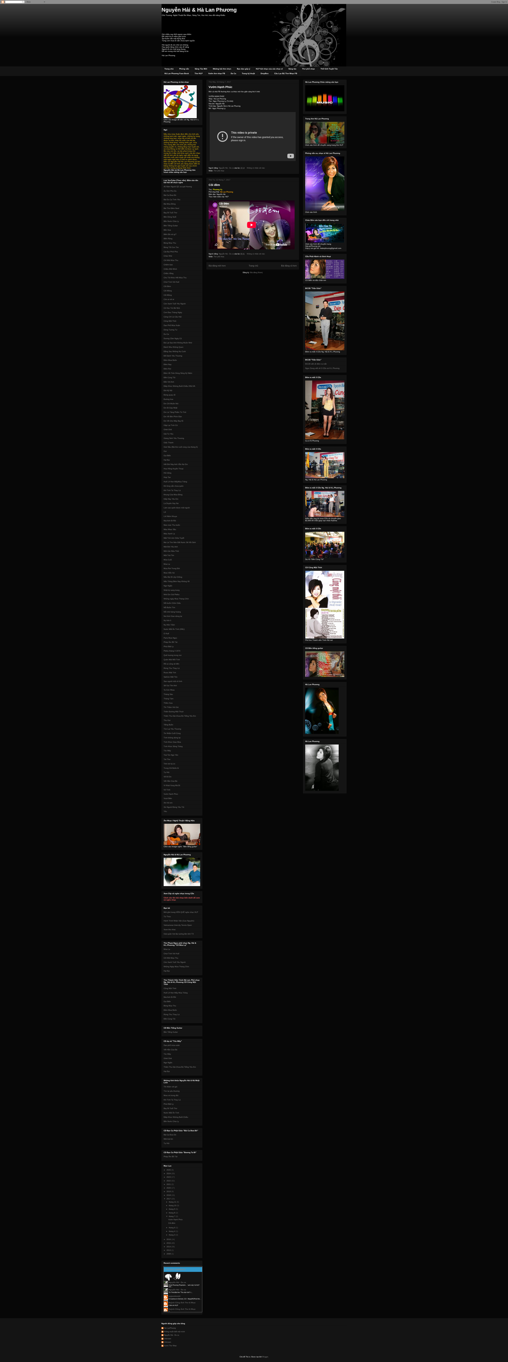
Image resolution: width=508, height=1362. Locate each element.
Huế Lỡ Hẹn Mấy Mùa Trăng (176, 993)
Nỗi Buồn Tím (169, 607)
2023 (169, 1177)
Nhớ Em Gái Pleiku (172, 594)
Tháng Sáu (168, 694)
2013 (169, 1250)
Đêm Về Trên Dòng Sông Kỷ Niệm (178, 373)
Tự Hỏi (166, 772)
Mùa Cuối (168, 560)
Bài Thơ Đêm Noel (171, 208)
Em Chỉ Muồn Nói (171, 403)
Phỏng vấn (184, 69)
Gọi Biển (167, 455)
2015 (169, 1243)
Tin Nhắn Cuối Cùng (172, 733)
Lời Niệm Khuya (170, 516)
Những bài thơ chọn (222, 69)
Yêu (165, 811)
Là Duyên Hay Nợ (171, 503)
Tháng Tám (168, 699)
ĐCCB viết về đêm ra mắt (315, 364)
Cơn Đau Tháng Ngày (173, 312)
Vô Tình (167, 790)
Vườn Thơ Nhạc (170, 1346)
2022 (169, 1181)
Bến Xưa (167, 230)
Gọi (165, 451)
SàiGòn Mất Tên (170, 677)
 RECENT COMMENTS (174, 1269)
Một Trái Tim (169, 555)
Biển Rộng (168, 238)
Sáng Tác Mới (201, 69)
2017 (169, 1199)
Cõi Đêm (167, 286)
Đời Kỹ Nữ (168, 390)
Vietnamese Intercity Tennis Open (178, 925)
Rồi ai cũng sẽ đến (171, 664)
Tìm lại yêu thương (172, 1091)
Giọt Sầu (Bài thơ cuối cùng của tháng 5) (181, 447)
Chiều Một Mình (170, 269)
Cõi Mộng (168, 291)
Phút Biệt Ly (169, 646)
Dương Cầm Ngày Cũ (173, 338)
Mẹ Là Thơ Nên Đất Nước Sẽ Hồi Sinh (180, 542)
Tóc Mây (167, 751)
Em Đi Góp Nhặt (170, 408)
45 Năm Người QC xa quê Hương (178, 186)
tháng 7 (172, 1216)
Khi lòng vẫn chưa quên (173, 486)
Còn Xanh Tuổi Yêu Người (175, 304)
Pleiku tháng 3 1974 (172, 651)
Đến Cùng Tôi (169, 377)
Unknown (167, 1339)
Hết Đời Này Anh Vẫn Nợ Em (176, 464)
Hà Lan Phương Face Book (176, 73)
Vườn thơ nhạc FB (216, 73)
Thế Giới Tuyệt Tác (329, 69)
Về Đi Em (167, 777)
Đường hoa (168, 399)
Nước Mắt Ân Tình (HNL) (174, 629)
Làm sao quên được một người (177, 508)
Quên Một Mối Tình (172, 660)
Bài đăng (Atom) (256, 272)
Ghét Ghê (168, 429)
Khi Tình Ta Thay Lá (172, 490)
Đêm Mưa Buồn (170, 360)
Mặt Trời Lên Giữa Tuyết (174, 538)
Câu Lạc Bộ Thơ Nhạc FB (285, 73)
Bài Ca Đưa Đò (170, 195)
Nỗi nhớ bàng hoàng (172, 612)
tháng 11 (173, 1202)
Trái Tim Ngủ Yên (171, 755)
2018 (169, 1195)
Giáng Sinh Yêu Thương (174, 438)
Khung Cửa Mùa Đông (173, 495)
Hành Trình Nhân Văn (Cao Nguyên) (179, 921)
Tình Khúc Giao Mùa (172, 742)
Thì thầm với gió (170, 1087)
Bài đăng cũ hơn (289, 266)
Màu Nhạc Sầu (170, 529)
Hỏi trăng (167, 473)
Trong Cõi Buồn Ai (171, 768)
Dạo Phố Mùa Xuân (172, 325)
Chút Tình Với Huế (171, 282)
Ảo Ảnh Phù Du (170, 191)
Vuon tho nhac (170, 929)
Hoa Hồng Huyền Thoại (173, 469)
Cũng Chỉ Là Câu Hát (173, 317)
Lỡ (165, 512)
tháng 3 (172, 1235)
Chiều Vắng (168, 273)
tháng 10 (173, 1205)
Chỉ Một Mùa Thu (171, 260)
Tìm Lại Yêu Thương (172, 729)
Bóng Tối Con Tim (171, 247)
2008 (169, 1254)
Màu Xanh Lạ (169, 534)
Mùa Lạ (167, 564)
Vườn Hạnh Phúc (220, 87)
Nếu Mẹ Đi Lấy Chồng (173, 577)
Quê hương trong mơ (173, 655)
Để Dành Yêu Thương (173, 356)
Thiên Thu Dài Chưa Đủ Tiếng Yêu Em (180, 716)
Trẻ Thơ (167, 759)
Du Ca (233, 73)
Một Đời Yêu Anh (171, 547)
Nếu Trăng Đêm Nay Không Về (177, 581)
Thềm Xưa (168, 703)
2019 (169, 1191)
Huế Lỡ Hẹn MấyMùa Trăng (175, 482)
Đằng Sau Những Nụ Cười (175, 351)
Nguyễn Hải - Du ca (171, 1335)
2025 (169, 1170)
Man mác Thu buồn (172, 525)
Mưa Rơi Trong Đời (172, 568)
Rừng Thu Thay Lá (172, 668)
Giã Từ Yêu (168, 434)
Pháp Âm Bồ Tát (170, 642)
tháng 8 (172, 1213)
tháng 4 (172, 1231)
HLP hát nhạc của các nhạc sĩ (269, 69)
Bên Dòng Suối (170, 217)
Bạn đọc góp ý (243, 69)
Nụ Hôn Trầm (169, 625)
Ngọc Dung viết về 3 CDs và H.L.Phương (322, 368)
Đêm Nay (167, 364)
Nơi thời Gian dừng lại (173, 616)
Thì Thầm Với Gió (171, 707)
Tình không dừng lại (172, 738)
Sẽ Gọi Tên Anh (170, 685)
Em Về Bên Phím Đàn (173, 416)
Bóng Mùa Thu (170, 243)
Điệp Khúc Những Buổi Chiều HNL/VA (179, 386)
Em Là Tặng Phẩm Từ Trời (175, 412)
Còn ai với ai (169, 299)
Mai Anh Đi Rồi (170, 521)
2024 (169, 1173)
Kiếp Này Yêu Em (171, 499)
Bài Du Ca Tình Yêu (172, 199)
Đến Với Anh (169, 382)
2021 (169, 1184)
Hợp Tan (167, 477)
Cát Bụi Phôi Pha (171, 252)
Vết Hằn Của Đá (170, 781)
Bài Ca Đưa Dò (170, 1135)
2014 (169, 1247)
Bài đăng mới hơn (217, 266)
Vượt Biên (168, 798)
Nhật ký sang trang (172, 590)
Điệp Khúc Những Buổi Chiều (176, 1117)
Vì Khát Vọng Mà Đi (172, 785)
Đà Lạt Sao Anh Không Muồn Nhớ (178, 343)
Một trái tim (168, 1139)
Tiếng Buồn (168, 725)
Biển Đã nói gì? (170, 234)
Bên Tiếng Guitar (171, 226)
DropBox (265, 73)
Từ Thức (167, 916)
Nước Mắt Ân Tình (171, 1113)
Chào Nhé (168, 256)
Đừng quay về (169, 395)
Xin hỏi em (168, 803)
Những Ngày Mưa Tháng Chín (176, 966)
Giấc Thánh (168, 443)
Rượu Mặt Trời (170, 672)
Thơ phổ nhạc (308, 69)
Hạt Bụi (167, 460)
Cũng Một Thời (170, 321)
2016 (169, 1239)
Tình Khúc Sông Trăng (173, 746)
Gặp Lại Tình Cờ (171, 425)
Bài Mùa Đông (170, 204)
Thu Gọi (167, 720)
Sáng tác (292, 69)
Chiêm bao (168, 265)
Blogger (265, 1357)
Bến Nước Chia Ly (171, 221)
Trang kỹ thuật (248, 73)
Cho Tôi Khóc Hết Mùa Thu (175, 278)
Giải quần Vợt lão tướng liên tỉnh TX (179, 934)
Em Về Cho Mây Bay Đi (173, 421)
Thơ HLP (199, 73)
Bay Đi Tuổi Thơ (170, 213)
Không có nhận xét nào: (256, 168)
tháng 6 (172, 1228)
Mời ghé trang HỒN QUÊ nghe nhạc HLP (181, 912)
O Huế (166, 633)
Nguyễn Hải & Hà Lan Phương (199, 10)
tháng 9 (172, 1209)
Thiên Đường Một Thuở (173, 712)
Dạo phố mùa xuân (172, 1045)
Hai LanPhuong (170, 1328)
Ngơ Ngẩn (168, 586)
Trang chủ (169, 69)
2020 (169, 1188)
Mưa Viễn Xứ (169, 573)
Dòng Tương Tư (170, 330)
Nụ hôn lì (167, 620)
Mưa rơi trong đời (171, 1095)
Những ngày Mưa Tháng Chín (176, 599)
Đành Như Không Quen (173, 347)
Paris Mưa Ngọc (170, 638)
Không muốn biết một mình (174, 1332)
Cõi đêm (214, 185)
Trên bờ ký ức (169, 764)
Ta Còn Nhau (169, 690)
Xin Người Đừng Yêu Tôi (174, 807)
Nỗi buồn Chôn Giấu (172, 603)
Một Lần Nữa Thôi (171, 551)
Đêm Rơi (167, 369)
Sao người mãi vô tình (173, 681)
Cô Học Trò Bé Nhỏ (172, 308)
